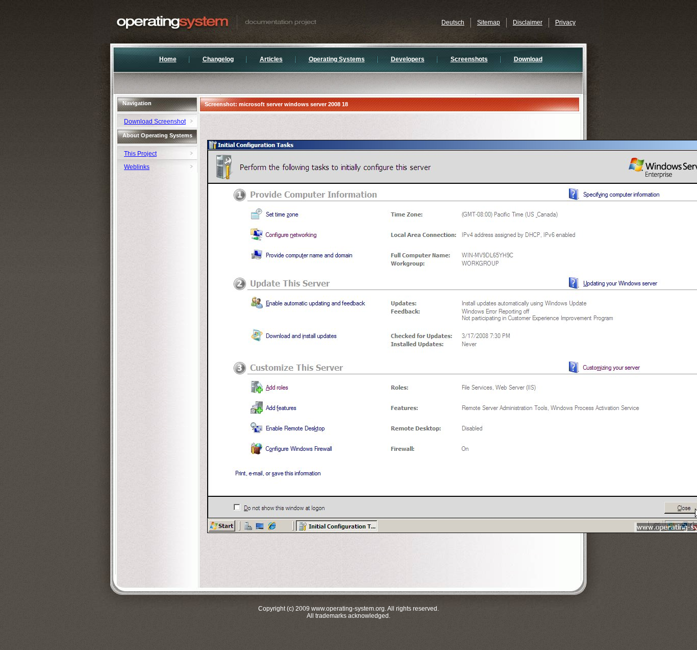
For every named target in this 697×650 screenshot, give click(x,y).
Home (168, 59)
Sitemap (488, 22)
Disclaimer (527, 22)
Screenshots (469, 59)
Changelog (218, 59)
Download (528, 59)
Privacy (565, 22)
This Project (140, 153)
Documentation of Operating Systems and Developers (237, 21)
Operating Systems (337, 59)
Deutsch (452, 22)
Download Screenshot (155, 121)
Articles (271, 59)
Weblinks (137, 167)
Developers (408, 59)
